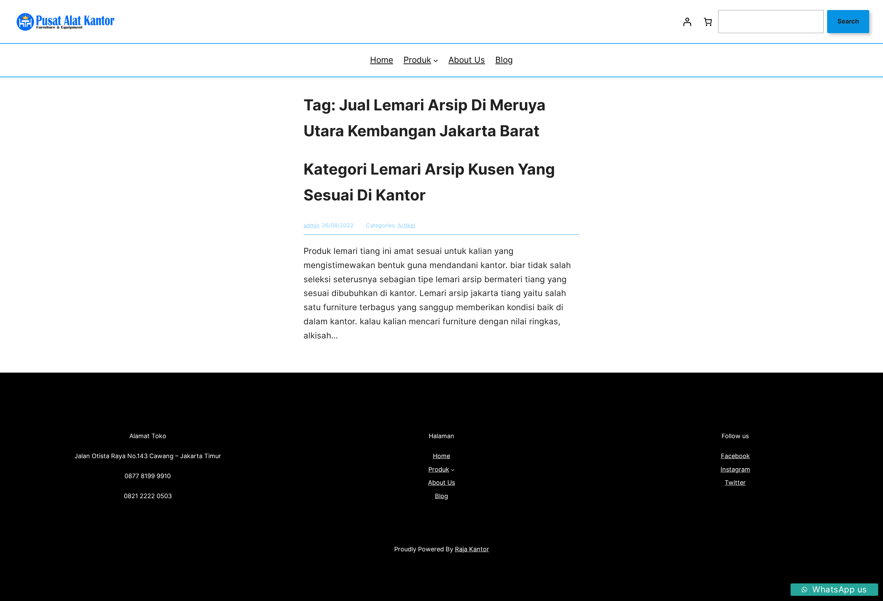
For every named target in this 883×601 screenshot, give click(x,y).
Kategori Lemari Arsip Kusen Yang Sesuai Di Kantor (429, 182)
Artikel (406, 225)
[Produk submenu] (435, 60)
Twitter (735, 482)
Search (848, 21)
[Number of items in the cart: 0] (707, 21)
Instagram (735, 469)
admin (311, 225)
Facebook (735, 456)
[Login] (687, 21)
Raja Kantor (472, 549)
